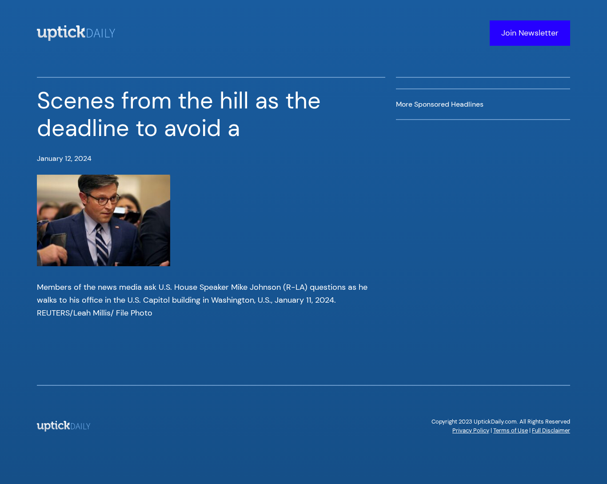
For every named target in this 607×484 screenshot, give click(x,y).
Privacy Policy (470, 430)
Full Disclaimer (551, 430)
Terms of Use (510, 430)
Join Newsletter (530, 33)
